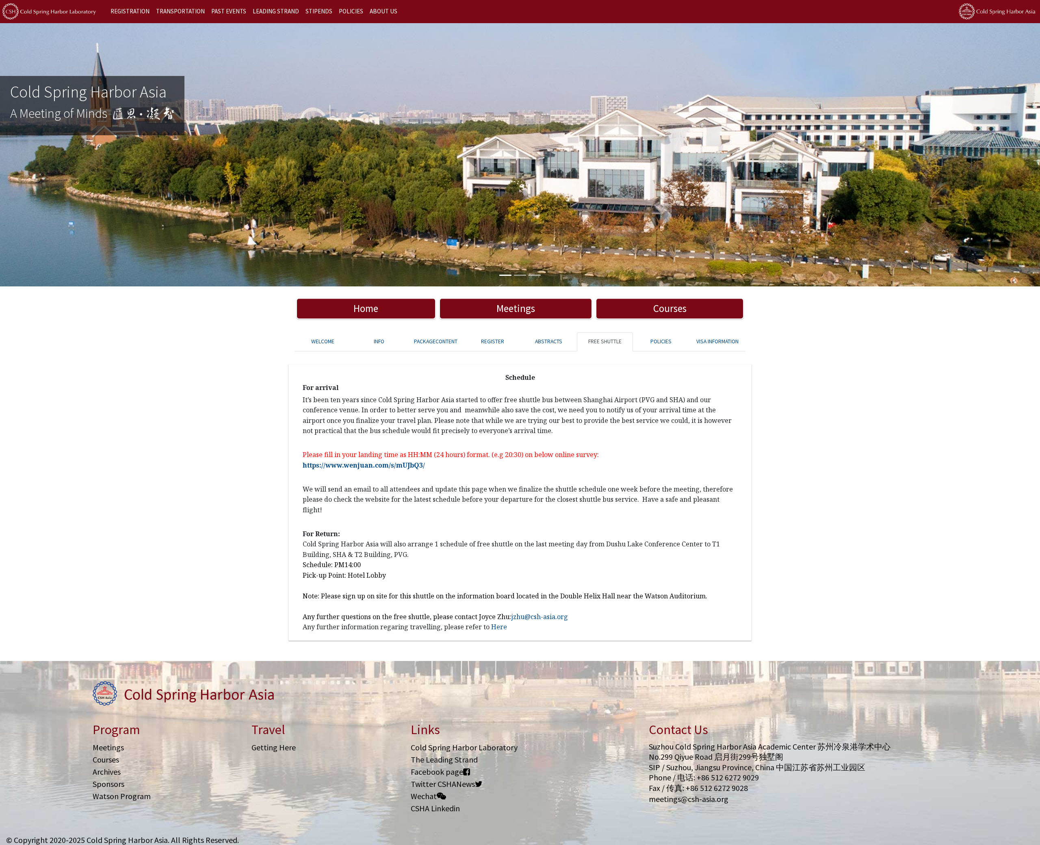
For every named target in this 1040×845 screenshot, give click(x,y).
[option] (520, 154)
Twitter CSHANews (443, 784)
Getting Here (273, 747)
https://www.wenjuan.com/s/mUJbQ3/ (364, 465)
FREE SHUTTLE (605, 341)
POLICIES (351, 11)
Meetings (515, 308)
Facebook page (437, 772)
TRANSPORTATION (180, 11)
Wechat (424, 796)
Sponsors (108, 784)
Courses (670, 308)
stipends (319, 11)
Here (499, 626)
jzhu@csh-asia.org (539, 616)
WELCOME (322, 341)
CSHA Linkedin (435, 808)
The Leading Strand (444, 759)
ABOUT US (383, 11)
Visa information (717, 341)
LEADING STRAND (276, 11)
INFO (379, 341)
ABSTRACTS (548, 341)
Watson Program (122, 796)
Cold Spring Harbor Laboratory (464, 747)
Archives (107, 772)
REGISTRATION (130, 11)
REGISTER (492, 341)
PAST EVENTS (228, 11)
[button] (78, 154)
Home (365, 308)
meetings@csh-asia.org (688, 799)
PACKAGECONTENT (435, 341)
